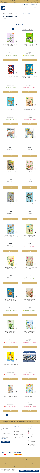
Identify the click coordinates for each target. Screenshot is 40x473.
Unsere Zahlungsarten (33, 427)
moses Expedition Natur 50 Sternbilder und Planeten (10, 300)
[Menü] (37, 8)
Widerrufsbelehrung (18, 436)
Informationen (17, 427)
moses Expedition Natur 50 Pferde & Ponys (29, 268)
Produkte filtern (20, 24)
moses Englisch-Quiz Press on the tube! (11, 77)
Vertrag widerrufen (6, 441)
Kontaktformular (4, 438)
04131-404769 (4, 432)
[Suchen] (17, 8)
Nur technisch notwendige (25, 470)
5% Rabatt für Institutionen (30, 1)
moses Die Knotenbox (29, 363)
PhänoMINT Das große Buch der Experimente (10, 140)
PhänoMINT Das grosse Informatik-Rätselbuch (29, 140)
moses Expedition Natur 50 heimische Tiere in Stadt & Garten (11, 204)
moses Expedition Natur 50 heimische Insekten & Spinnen (29, 236)
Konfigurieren (35, 470)
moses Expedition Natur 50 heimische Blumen (10, 268)
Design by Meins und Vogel (20, 466)
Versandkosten (17, 433)
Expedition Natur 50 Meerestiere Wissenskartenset (10, 109)
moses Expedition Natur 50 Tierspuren (29, 300)
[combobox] (11, 8)
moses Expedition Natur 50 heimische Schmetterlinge (29, 109)
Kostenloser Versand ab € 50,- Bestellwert (7, 1)
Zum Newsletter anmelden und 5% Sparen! (20, 1)
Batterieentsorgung (18, 434)
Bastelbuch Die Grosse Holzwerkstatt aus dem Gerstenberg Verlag (29, 77)
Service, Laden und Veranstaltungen (30, 4)
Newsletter (16, 438)
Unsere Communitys (6, 452)
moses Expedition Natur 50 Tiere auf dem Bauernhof (29, 45)
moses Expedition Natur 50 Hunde (29, 203)
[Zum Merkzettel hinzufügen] (16, 41)
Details (10, 59)
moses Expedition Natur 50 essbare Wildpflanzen (10, 45)
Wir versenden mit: (18, 452)
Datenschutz (17, 430)
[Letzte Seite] (19, 29)
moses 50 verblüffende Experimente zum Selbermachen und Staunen (10, 364)
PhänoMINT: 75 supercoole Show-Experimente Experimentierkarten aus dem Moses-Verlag (11, 396)
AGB (15, 428)
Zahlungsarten (17, 437)
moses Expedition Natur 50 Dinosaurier (10, 172)
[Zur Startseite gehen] (3, 8)
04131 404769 (36, 1)
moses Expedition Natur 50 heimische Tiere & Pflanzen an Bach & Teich (10, 236)
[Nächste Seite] (17, 29)
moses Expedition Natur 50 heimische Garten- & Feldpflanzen (29, 172)
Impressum (16, 431)
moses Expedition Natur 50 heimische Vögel (29, 332)
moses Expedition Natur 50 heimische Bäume (10, 332)
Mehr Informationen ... (9, 471)
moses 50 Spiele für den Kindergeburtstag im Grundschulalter (29, 396)
